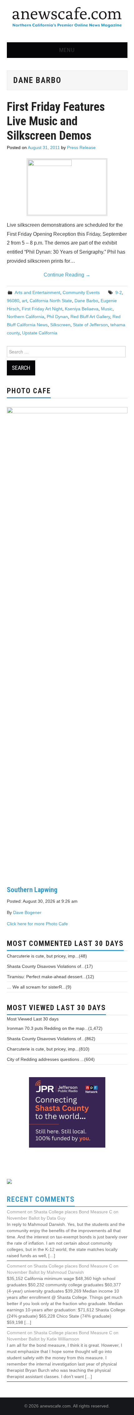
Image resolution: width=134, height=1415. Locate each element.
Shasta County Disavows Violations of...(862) (51, 1038)
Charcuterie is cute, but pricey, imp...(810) (48, 1048)
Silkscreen (60, 324)
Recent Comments (41, 1199)
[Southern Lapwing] (67, 641)
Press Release (81, 147)
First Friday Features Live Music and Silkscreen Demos (56, 121)
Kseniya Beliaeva (81, 308)
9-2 (118, 292)
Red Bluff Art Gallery (90, 316)
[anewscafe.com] (67, 17)
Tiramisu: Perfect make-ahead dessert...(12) (50, 976)
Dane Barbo (86, 300)
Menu (67, 50)
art (24, 300)
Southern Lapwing (32, 890)
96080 (13, 300)
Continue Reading (67, 274)
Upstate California (39, 332)
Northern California (25, 316)
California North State (51, 300)
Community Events (81, 292)
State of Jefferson (90, 324)
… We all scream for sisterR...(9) (39, 986)
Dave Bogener (27, 912)
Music (106, 308)
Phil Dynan (57, 316)
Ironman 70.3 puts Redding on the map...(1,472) (55, 1028)
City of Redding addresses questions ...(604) (51, 1059)
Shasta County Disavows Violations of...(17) (50, 966)
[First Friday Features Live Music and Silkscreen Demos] (67, 187)
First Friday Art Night (42, 308)
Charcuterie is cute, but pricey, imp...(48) (47, 955)
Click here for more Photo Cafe (37, 923)
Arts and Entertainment (37, 292)
